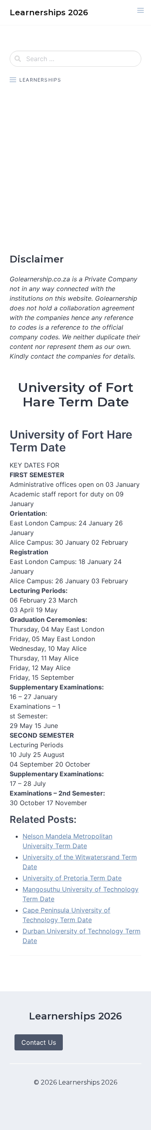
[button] (140, 10)
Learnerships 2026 (75, 1016)
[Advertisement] (75, 168)
